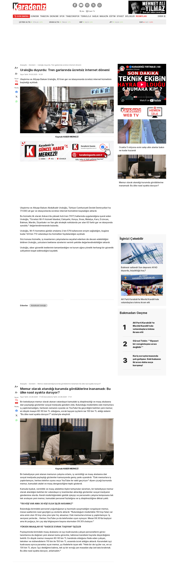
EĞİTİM (112, 16)
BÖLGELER (130, 16)
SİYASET (120, 16)
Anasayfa (23, 65)
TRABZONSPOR (72, 16)
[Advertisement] (89, 44)
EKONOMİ (54, 16)
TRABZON (44, 16)
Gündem (32, 65)
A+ (16, 67)
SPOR (61, 16)
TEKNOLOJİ (85, 16)
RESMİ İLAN (141, 16)
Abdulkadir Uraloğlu (38, 305)
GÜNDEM (35, 16)
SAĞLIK (95, 16)
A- (16, 73)
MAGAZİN (104, 16)
